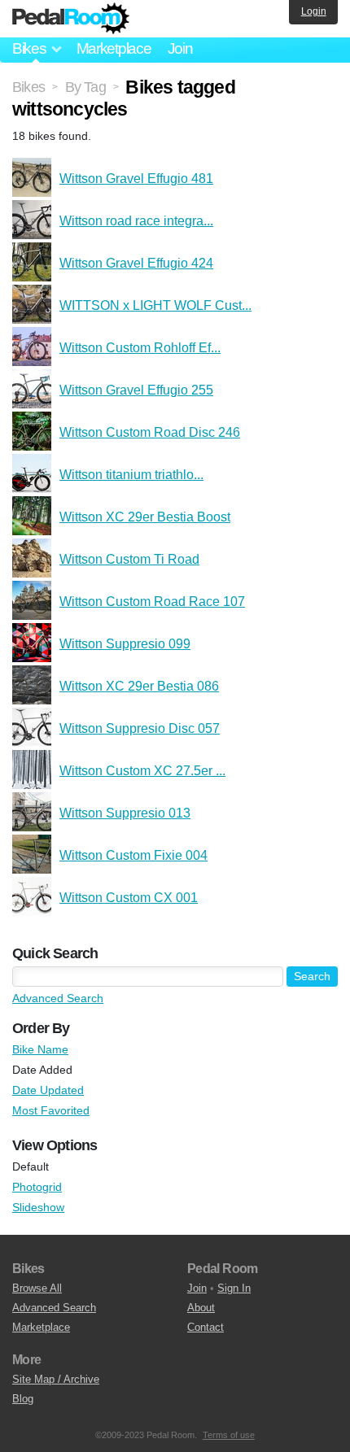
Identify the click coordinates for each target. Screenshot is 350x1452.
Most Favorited (51, 1110)
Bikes (28, 87)
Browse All (37, 1288)
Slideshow (38, 1207)
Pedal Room (70, 18)
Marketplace (114, 48)
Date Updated (48, 1090)
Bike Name (40, 1049)
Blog (22, 1399)
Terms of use (229, 1435)
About (201, 1308)
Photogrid (37, 1186)
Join (180, 48)
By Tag (85, 87)
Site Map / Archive (55, 1379)
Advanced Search (57, 998)
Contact (205, 1327)
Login (313, 11)
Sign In (234, 1288)
